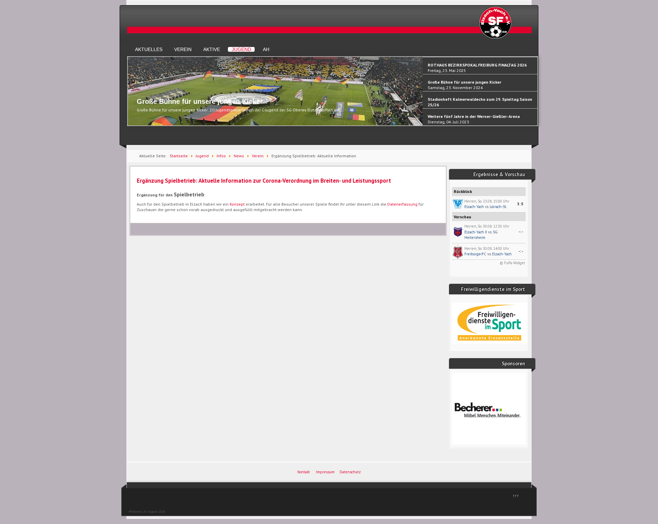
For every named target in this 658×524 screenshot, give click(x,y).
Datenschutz (350, 472)
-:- (521, 231)
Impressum (325, 472)
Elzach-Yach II (475, 232)
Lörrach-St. (498, 206)
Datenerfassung (402, 204)
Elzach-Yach (474, 206)
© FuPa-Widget (512, 262)
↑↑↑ (516, 495)
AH (266, 49)
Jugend (241, 49)
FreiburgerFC (475, 254)
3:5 (520, 204)
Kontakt (303, 472)
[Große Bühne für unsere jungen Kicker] (275, 123)
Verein (183, 49)
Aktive (211, 49)
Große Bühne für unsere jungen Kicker (200, 101)
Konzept (237, 204)
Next (534, 94)
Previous (131, 94)
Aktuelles (148, 49)
